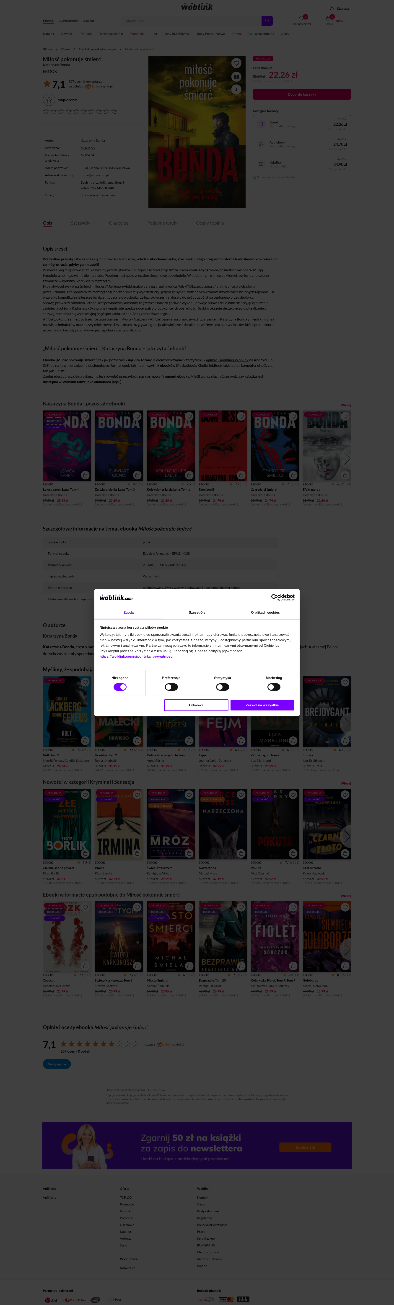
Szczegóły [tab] (197, 612)
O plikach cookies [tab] (265, 612)
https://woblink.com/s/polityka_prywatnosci (137, 656)
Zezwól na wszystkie (262, 705)
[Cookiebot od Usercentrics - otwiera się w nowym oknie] (275, 597)
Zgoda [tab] (129, 612)
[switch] (171, 687)
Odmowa (196, 705)
